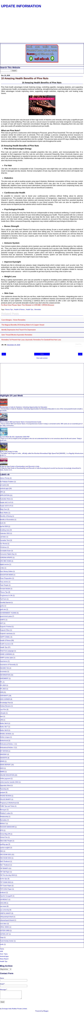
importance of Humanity (8, 664)
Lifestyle (2, 713)
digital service (4, 564)
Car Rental (3, 543)
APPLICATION (4, 495)
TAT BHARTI (4, 868)
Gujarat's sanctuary (6, 633)
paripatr (2, 792)
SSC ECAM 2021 (5, 854)
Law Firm (3, 709)
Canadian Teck (5, 540)
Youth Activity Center (6, 941)
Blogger (45, 1011)
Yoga (1, 937)
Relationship (4, 816)
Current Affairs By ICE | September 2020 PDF (15, 437)
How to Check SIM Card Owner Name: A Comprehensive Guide (20, 422)
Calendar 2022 (5, 533)
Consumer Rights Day (7, 554)
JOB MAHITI (4, 695)
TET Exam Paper (5, 885)
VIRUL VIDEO (4, 927)
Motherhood (4, 740)
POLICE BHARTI (5, 799)
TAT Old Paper (5, 872)
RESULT (3, 823)
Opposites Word (5, 785)
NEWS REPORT (5, 764)
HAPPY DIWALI (5, 637)
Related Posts (78, 344)
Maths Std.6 (4, 723)
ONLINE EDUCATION (7, 775)
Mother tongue (5, 737)
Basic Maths (4, 512)
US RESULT (4, 899)
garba (2, 606)
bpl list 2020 (4, 526)
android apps (4, 488)
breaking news (5, 530)
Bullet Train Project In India (9, 451)
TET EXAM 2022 (5, 882)
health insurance (5, 644)
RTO (1, 830)
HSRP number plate (6, 657)
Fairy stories (4, 582)
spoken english (5, 847)
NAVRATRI (3, 758)
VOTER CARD (4, 930)
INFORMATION (5, 675)
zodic (1, 944)
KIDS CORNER (5, 699)
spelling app (4, 844)
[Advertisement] (42, 27)
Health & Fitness (19, 309)
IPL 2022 (3, 689)
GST (1, 623)
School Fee (3, 837)
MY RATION (4, 751)
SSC (1, 851)
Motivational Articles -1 (7, 744)
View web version (42, 358)
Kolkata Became (5, 706)
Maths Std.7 (4, 727)
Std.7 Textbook (5, 865)
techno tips (3, 878)
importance (3, 661)
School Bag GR (5, 834)
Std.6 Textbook (5, 861)
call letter (3, 537)
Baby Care (3, 509)
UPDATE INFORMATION (21, 6)
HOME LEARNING (6, 654)
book (1, 523)
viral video (3, 923)
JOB (1, 692)
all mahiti (3, 485)
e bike (2, 568)
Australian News (5, 499)
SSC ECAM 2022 (5, 858)
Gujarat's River (5, 630)
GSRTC (2, 620)
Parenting (3, 789)
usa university (4, 910)
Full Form (3, 599)
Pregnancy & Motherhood (8, 803)
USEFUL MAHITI (5, 913)
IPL (1, 682)
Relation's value (5, 813)
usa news (3, 906)
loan (1, 716)
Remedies (37, 309)
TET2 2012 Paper (6, 889)
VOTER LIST (4, 934)
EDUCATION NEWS (6, 575)
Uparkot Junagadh (6, 896)
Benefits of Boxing (6, 516)
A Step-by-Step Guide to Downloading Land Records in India (19, 466)
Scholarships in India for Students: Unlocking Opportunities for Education (23, 407)
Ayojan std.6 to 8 (5, 505)
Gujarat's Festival (5, 626)
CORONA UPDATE (6, 557)
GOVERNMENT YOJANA (8, 613)
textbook (3, 892)
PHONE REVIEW (5, 796)
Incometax (3, 671)
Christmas (3, 547)
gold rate (3, 609)
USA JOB (3, 903)
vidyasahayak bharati (7, 920)
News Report (4, 959)
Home (42, 354)
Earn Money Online (6, 571)
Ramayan (3, 809)
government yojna (6, 616)
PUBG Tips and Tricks (7, 806)
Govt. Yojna (3, 954)
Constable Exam (5, 550)
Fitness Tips (9, 309)
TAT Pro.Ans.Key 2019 (7, 875)
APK (1, 492)
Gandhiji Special (5, 602)
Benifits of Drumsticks (7, 519)
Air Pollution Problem (7, 481)
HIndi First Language (7, 651)
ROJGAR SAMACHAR (7, 827)
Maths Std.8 (4, 730)
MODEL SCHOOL (6, 734)
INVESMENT (4, 678)
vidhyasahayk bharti (6, 916)
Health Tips (30, 309)
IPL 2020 (3, 685)
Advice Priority (4, 478)
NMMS (2, 771)
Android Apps (4, 956)
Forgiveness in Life (6, 595)
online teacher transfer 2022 (9, 782)
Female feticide (5, 588)
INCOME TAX (4, 668)
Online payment (5, 778)
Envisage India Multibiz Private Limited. (14, 1008)
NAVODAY (3, 754)
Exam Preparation (6, 578)
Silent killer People (6, 841)
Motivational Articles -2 (7, 747)
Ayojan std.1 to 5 (5, 502)
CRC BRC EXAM (5, 561)
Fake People (4, 585)
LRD (1, 720)
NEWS (2, 761)
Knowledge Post (5, 702)
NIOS (2, 768)
